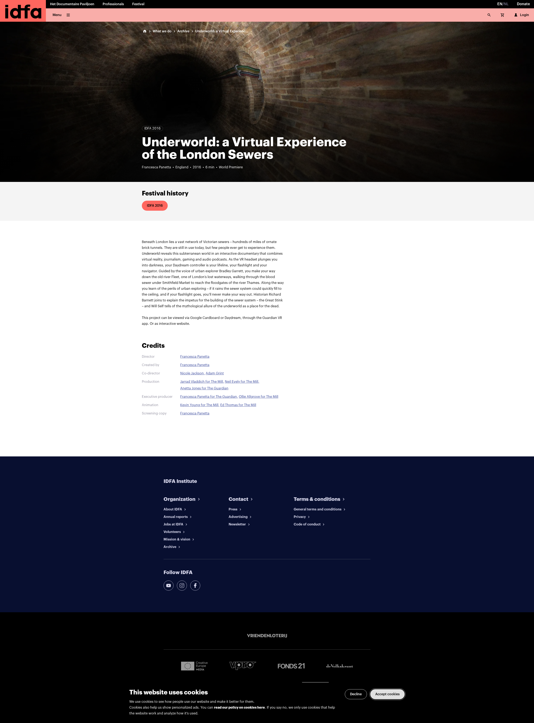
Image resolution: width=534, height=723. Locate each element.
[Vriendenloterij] (267, 636)
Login (524, 15)
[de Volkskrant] (339, 666)
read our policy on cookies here (239, 707)
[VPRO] (242, 666)
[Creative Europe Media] (194, 665)
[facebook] (195, 586)
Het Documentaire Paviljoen (72, 4)
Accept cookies (387, 694)
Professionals (113, 4)
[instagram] (182, 586)
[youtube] (169, 586)
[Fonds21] (291, 666)
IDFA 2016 (155, 205)
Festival (138, 4)
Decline (356, 694)
